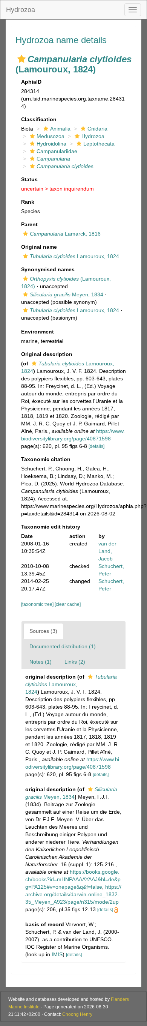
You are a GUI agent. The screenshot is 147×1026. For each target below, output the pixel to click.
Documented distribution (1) (62, 646)
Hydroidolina (51, 144)
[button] (21, 58)
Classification (39, 119)
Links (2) (74, 662)
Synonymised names (48, 269)
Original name (39, 247)
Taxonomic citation (45, 459)
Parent (29, 224)
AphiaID (31, 82)
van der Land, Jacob (107, 551)
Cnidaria (97, 129)
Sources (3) (43, 631)
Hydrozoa (20, 10)
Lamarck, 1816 (65, 234)
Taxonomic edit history (50, 527)
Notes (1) (40, 662)
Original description (46, 354)
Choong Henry (77, 1014)
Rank (27, 202)
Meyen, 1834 (66, 294)
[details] (96, 446)
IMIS (57, 954)
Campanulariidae (57, 151)
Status (29, 179)
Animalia (60, 129)
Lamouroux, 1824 (74, 256)
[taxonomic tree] (38, 604)
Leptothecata (99, 144)
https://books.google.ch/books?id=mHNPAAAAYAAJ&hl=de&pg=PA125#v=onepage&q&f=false (73, 879)
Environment (37, 332)
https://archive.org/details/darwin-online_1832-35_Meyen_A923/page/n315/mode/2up (73, 894)
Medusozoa (50, 136)
